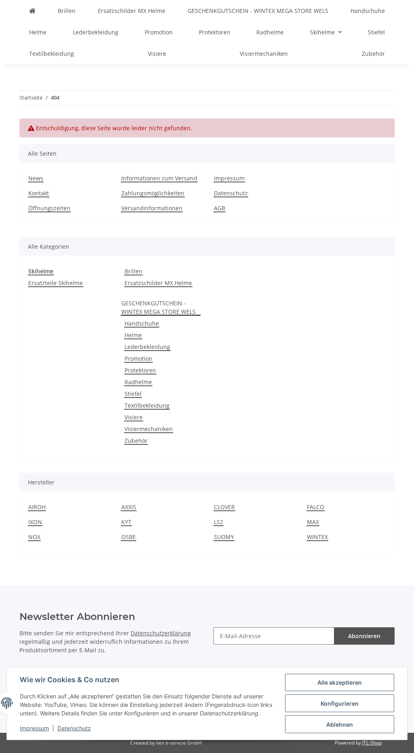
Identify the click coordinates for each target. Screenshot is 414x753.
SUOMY (224, 537)
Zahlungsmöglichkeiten (152, 193)
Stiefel (133, 394)
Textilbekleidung (147, 405)
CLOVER (224, 507)
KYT (126, 522)
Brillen (133, 271)
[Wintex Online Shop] (32, 10)
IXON (35, 522)
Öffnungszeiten (49, 208)
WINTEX (317, 537)
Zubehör (136, 440)
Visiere (134, 417)
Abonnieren (364, 636)
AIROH (37, 507)
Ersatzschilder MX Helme (158, 283)
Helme (133, 335)
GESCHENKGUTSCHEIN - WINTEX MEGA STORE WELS (158, 307)
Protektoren (140, 370)
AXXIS (128, 507)
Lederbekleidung (147, 347)
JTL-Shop (372, 742)
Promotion (138, 358)
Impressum (34, 728)
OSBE (128, 537)
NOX (34, 537)
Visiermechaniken (149, 429)
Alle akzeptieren (339, 682)
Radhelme (138, 382)
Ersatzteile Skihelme (55, 283)
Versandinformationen (151, 208)
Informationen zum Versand (159, 178)
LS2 (218, 522)
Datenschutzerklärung (161, 633)
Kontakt (38, 193)
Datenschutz (74, 728)
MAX (313, 522)
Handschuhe (142, 323)
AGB (219, 208)
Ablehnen (339, 724)
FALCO (315, 507)
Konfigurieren (340, 703)
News (35, 178)
